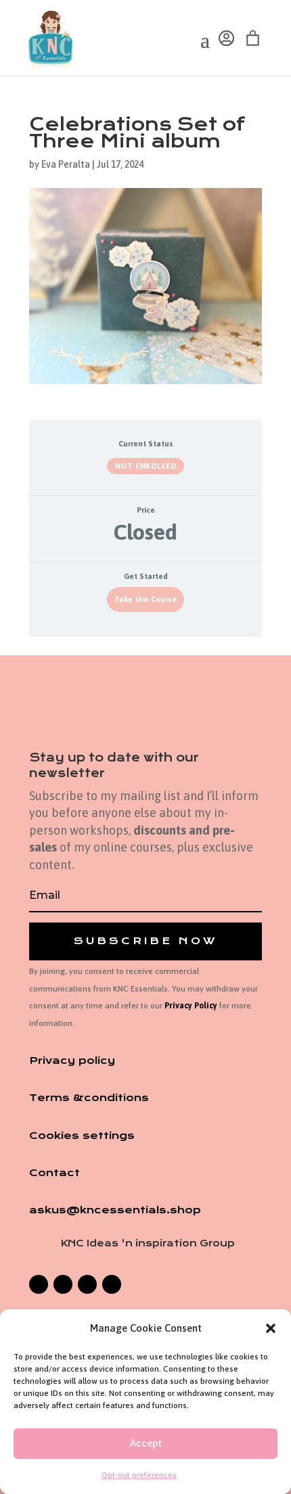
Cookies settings (82, 1135)
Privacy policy (72, 1060)
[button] (270, 1328)
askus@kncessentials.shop (115, 1210)
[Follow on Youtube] (111, 1284)
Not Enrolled (145, 466)
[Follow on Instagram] (62, 1284)
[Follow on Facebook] (38, 1284)
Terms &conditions (89, 1098)
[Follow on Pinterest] (87, 1284)
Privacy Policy (190, 1005)
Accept (146, 1443)
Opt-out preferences (139, 1475)
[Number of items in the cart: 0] (252, 38)
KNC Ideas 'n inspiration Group (148, 1243)
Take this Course (145, 598)
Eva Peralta (65, 164)
